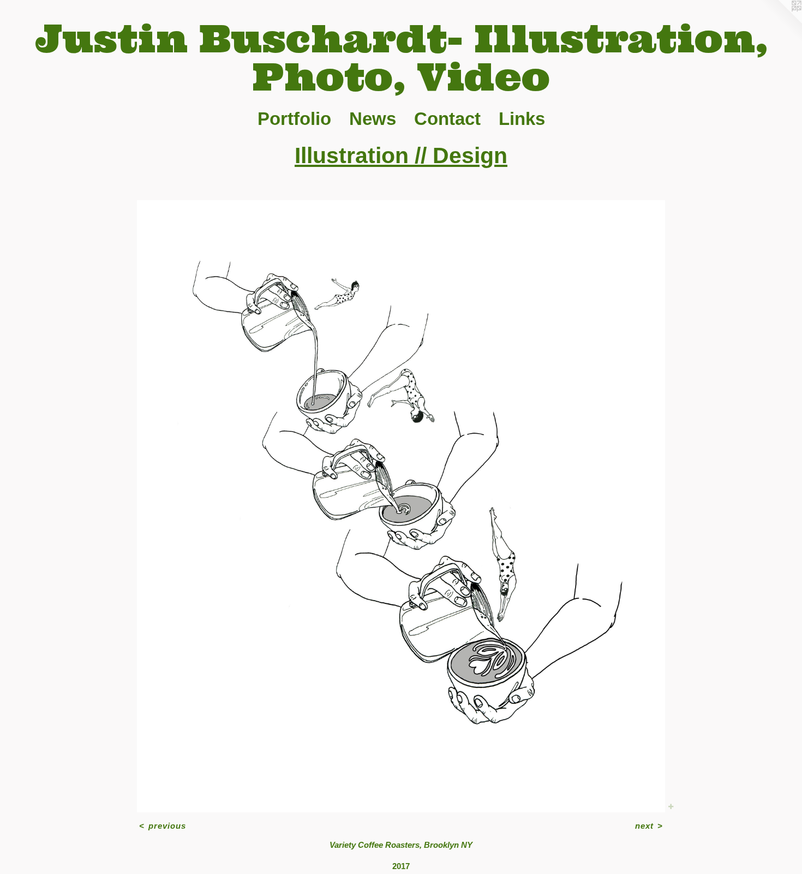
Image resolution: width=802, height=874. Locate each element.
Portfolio (294, 119)
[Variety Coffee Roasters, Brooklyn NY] (401, 506)
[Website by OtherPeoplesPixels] (780, 22)
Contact (447, 119)
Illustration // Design (401, 155)
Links (522, 119)
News (372, 119)
